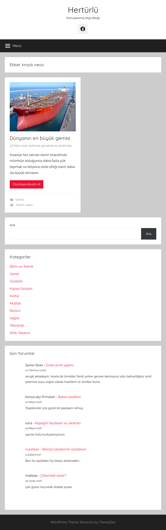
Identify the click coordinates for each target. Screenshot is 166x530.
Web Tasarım (20, 333)
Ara (12, 225)
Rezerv (15, 311)
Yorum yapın (24, 205)
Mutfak (15, 303)
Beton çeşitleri (69, 397)
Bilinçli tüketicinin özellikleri (64, 449)
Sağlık (14, 318)
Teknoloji (17, 325)
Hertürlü (83, 10)
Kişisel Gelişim (21, 289)
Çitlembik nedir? (53, 475)
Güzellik (16, 281)
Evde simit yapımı (60, 365)
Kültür (14, 296)
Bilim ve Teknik (21, 266)
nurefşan (32, 449)
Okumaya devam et (26, 184)
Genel (19, 199)
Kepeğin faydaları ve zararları (58, 423)
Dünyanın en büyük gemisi (40, 138)
